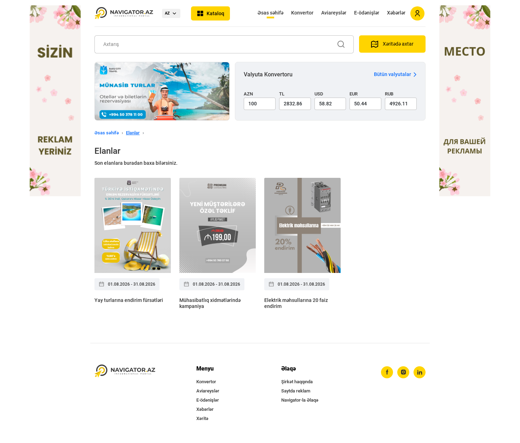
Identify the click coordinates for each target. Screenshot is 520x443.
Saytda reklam (295, 391)
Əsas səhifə (270, 13)
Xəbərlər (396, 13)
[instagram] (403, 372)
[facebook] (387, 372)
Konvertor (302, 13)
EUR (353, 94)
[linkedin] (420, 372)
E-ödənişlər (366, 13)
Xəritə (202, 418)
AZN (248, 94)
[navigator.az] (124, 371)
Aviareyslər (333, 13)
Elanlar (133, 132)
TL (281, 94)
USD (318, 94)
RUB (389, 94)
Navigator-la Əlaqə (299, 400)
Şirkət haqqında (297, 381)
